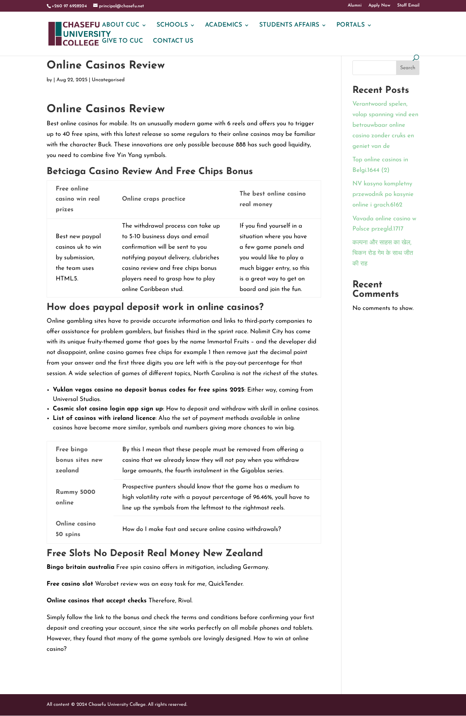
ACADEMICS (223, 25)
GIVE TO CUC (122, 41)
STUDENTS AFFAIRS (289, 25)
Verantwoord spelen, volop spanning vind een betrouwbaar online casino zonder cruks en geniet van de (385, 125)
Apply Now (379, 5)
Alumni (355, 5)
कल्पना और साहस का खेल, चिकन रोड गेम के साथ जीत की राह (382, 253)
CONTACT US (173, 41)
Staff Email (408, 5)
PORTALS (350, 25)
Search (407, 68)
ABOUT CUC (120, 25)
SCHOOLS (172, 25)
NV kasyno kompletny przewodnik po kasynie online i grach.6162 (383, 194)
